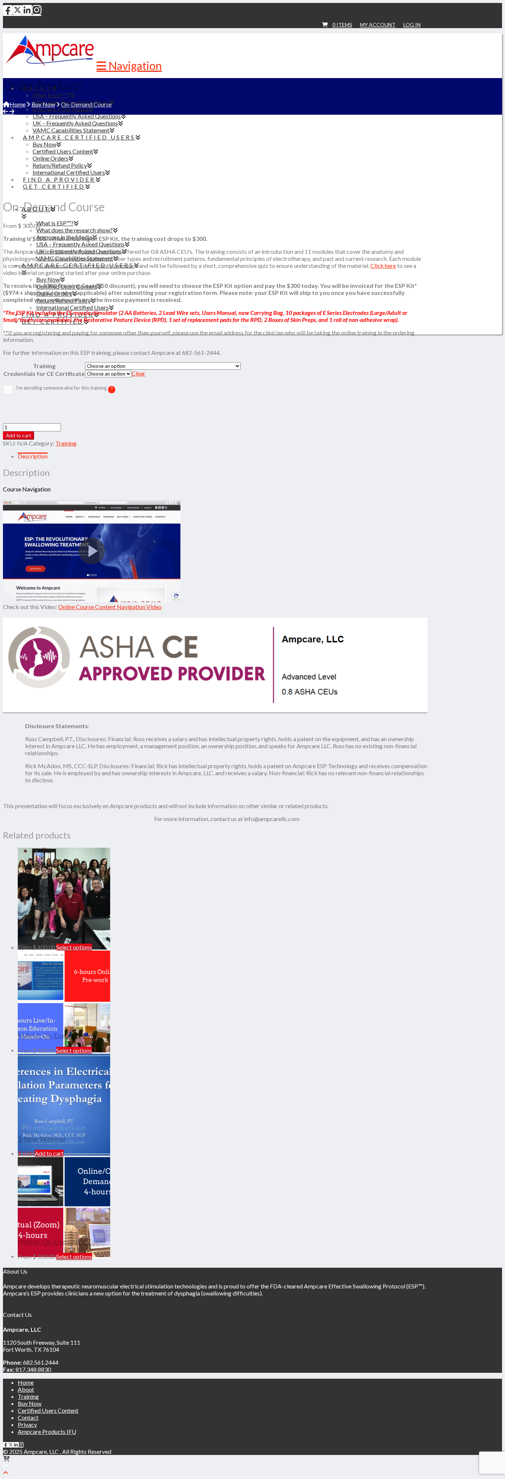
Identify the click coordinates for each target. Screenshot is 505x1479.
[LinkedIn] (27, 9)
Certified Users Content (48, 1410)
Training (44, 365)
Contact (28, 1417)
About (26, 1389)
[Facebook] (8, 9)
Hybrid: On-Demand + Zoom (61, 1242)
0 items (342, 24)
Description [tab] (33, 456)
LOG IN (412, 24)
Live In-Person (40, 933)
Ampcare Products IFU (47, 1431)
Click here (383, 265)
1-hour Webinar (42, 1139)
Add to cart (18, 435)
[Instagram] (36, 9)
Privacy (27, 1424)
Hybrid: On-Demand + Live (59, 1036)
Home (26, 1382)
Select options (74, 947)
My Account (378, 24)
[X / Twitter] (17, 9)
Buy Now (29, 1403)
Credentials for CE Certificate (44, 373)
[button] (129, 65)
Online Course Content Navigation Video (110, 606)
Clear (138, 373)
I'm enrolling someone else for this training (94, 389)
